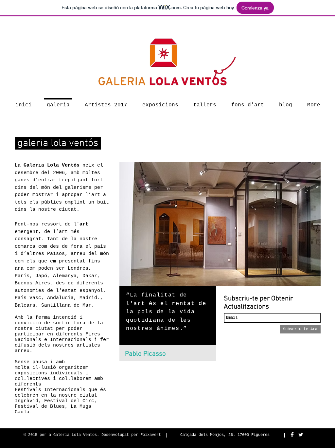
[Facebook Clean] (292, 434)
